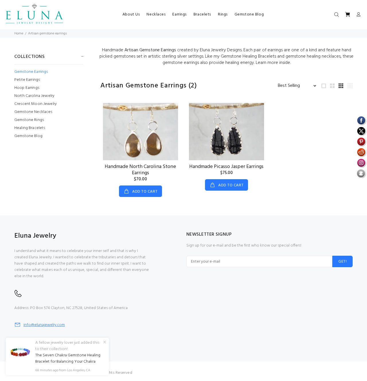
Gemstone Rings (29, 120)
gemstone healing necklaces (313, 56)
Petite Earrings (27, 80)
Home (18, 33)
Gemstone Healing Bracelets (248, 56)
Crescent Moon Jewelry (35, 104)
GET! (342, 261)
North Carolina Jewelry (34, 96)
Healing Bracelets (29, 128)
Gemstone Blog (28, 136)
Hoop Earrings (26, 88)
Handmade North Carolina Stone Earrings (140, 170)
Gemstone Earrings (31, 72)
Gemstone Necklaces (33, 112)
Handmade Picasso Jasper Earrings (226, 167)
